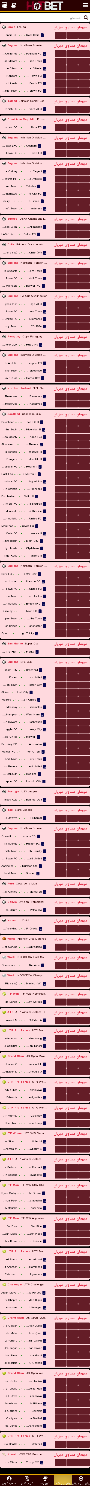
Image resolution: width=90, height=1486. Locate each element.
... (61, 35)
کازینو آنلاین (27, 1483)
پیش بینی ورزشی (81, 1483)
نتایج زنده (45, 1483)
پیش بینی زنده (63, 1483)
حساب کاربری (9, 1483)
